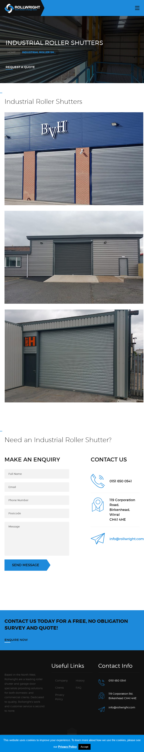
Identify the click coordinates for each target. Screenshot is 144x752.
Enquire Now (16, 640)
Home (12, 52)
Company (61, 680)
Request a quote (20, 67)
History (80, 680)
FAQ (78, 687)
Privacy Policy (67, 746)
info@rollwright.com (127, 539)
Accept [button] (84, 746)
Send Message (25, 565)
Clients (59, 687)
